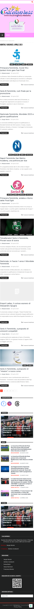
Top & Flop (29, 154)
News (11, 64)
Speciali (30, 64)
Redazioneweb (6, 73)
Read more (4, 84)
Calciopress (16, 605)
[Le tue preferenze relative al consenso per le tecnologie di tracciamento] (31, 606)
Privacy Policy (18, 607)
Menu (8, 35)
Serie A (24, 64)
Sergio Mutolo (6, 119)
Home (1, 40)
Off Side (17, 64)
